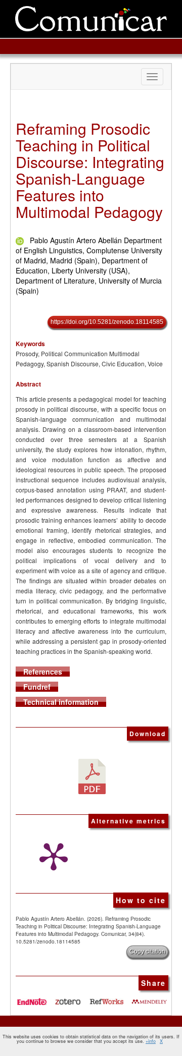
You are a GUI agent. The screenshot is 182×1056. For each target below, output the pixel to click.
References (42, 671)
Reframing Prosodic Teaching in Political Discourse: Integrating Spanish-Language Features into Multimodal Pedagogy (90, 170)
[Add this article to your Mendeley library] (149, 998)
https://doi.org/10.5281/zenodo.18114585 (107, 321)
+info (151, 1041)
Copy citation (147, 951)
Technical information (61, 702)
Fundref (37, 687)
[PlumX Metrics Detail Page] (51, 857)
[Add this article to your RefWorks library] (107, 998)
